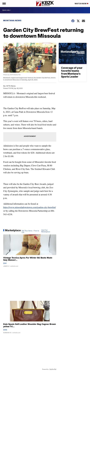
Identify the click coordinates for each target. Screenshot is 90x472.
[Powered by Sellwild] (52, 369)
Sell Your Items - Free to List (30, 231)
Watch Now (81, 3)
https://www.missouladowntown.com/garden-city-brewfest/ (29, 207)
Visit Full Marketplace (45, 231)
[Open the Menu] (4, 3)
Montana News (12, 20)
